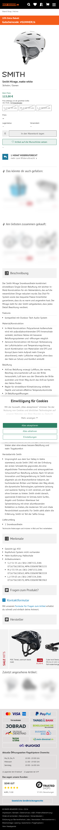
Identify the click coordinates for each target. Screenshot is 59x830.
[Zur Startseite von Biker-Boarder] (10, 4)
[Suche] (28, 4)
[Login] (41, 4)
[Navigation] (54, 4)
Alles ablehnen (30, 431)
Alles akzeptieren (30, 425)
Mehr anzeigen (28, 418)
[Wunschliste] (35, 4)
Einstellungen (30, 436)
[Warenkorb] (47, 4)
